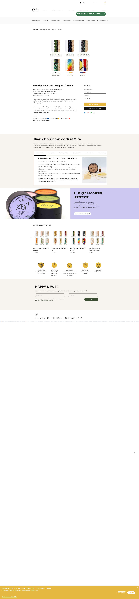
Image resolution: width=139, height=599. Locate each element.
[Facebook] (80, 3)
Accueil (35, 29)
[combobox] (95, 92)
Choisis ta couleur (89, 89)
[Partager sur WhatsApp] (91, 112)
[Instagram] (84, 3)
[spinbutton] (87, 98)
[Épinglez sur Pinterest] (88, 112)
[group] (69, 241)
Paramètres (121, 593)
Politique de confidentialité (9, 597)
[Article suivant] (108, 238)
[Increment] (90, 98)
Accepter (131, 593)
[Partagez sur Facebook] (85, 112)
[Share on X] (94, 112)
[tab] (40, 153)
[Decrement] (85, 98)
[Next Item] (134, 453)
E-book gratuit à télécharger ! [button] (66, 147)
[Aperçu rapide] (41, 237)
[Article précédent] (31, 238)
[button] (105, 3)
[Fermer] (138, 588)
